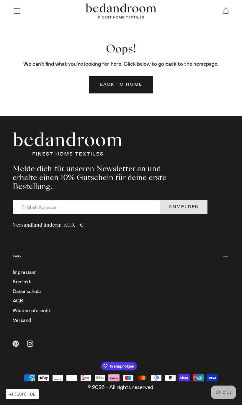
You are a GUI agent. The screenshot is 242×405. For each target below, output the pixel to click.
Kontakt (22, 281)
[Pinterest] (15, 343)
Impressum (25, 272)
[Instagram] (30, 343)
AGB (18, 300)
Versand (22, 320)
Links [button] (17, 256)
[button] (17, 11)
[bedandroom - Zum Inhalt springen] (121, 11)
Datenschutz (27, 291)
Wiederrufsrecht (32, 310)
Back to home (121, 84)
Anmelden (184, 207)
